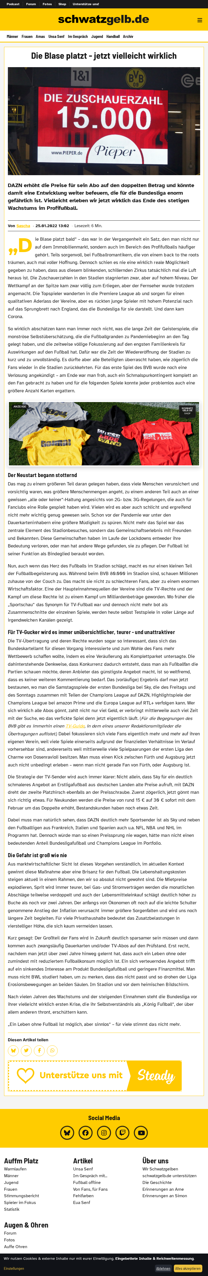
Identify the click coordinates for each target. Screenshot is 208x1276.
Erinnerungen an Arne (163, 1189)
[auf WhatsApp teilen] (52, 1050)
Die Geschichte (157, 1182)
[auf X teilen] (26, 1050)
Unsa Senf (56, 36)
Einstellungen (14, 1268)
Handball (113, 36)
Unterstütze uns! (86, 4)
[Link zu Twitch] (122, 1133)
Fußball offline (87, 1182)
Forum (31, 4)
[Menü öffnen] (200, 20)
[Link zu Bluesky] (67, 1133)
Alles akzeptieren (188, 1268)
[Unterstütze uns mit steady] (104, 1075)
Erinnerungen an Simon (164, 1196)
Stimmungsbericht (21, 1196)
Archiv (128, 36)
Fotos (47, 4)
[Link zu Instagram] (104, 1133)
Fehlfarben (83, 1196)
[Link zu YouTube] (141, 1133)
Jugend (97, 36)
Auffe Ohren (15, 1246)
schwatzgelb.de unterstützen (169, 1176)
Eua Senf (81, 1202)
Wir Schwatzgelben (160, 1169)
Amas (40, 36)
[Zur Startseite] (104, 20)
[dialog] (104, 1265)
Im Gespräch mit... (90, 1176)
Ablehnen (163, 1268)
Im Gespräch (78, 36)
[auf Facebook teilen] (39, 1050)
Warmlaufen (15, 1169)
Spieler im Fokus (20, 1202)
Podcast (13, 4)
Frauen (27, 36)
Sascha (23, 225)
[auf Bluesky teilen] (13, 1050)
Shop (62, 4)
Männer (12, 36)
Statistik (12, 1209)
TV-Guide (75, 726)
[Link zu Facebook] (86, 1133)
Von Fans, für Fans (90, 1189)
